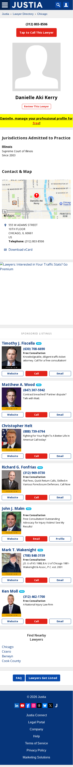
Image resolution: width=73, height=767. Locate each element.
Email (60, 373)
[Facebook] (28, 705)
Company (36, 729)
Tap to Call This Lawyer (36, 32)
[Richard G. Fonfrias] (11, 480)
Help (36, 736)
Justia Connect (36, 715)
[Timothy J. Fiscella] (11, 356)
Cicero (6, 651)
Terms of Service (36, 743)
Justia (5, 13)
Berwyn (7, 656)
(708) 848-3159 (34, 555)
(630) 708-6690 (34, 349)
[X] (50, 705)
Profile (60, 538)
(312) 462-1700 (34, 597)
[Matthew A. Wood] (11, 397)
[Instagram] (33, 705)
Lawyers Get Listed (43, 678)
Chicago (42, 13)
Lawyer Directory (23, 13)
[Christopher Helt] (11, 438)
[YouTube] (22, 705)
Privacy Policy (36, 750)
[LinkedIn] (16, 705)
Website (12, 373)
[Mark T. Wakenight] (11, 562)
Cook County (11, 661)
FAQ (19, 678)
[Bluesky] (45, 705)
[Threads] (39, 705)
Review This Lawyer (36, 106)
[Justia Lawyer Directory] (56, 705)
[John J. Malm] (11, 521)
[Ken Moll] (11, 604)
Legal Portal (36, 722)
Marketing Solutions (36, 757)
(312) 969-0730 (34, 473)
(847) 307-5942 (34, 390)
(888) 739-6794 (34, 431)
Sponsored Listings (36, 333)
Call (36, 373)
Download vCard (20, 249)
